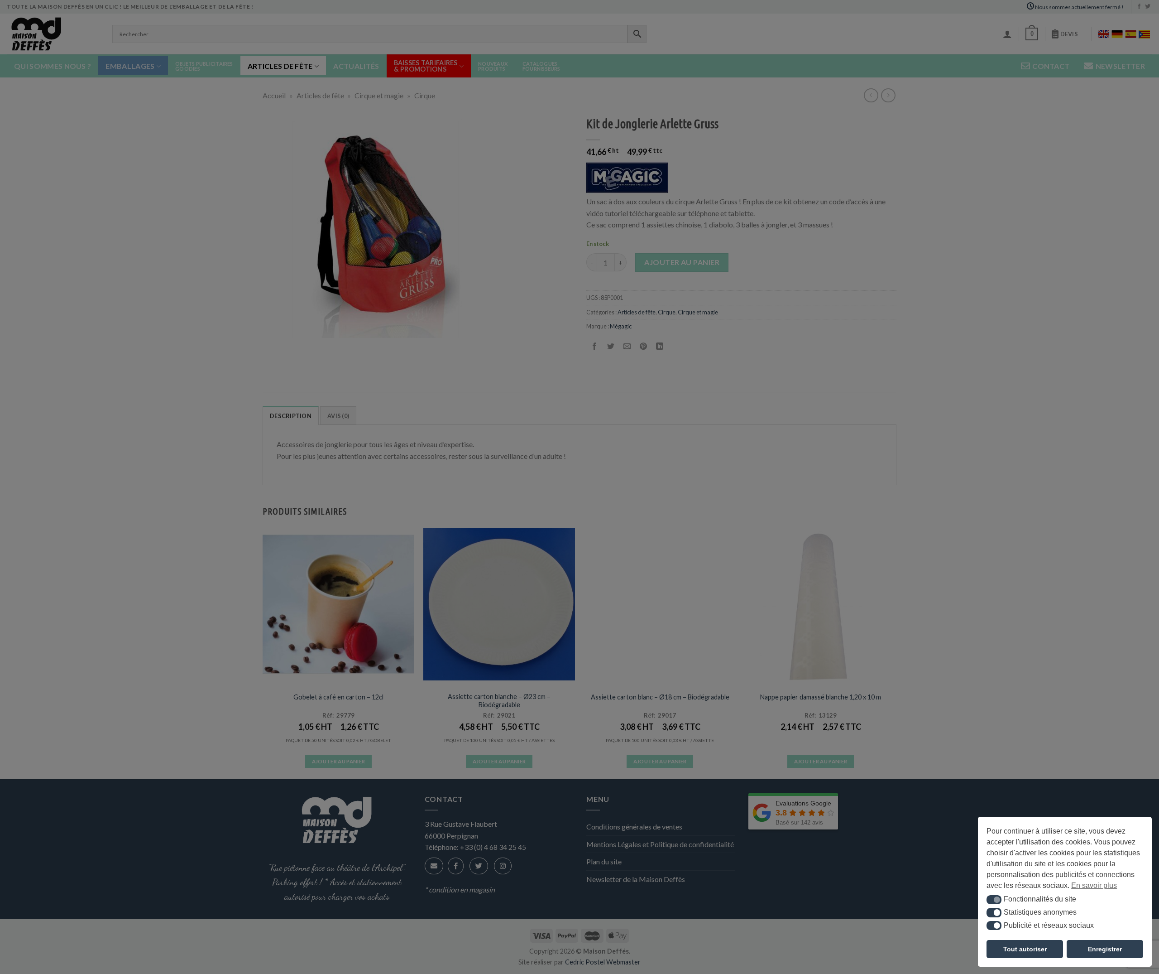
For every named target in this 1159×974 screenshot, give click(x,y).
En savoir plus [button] (1094, 885)
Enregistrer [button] (1105, 949)
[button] (994, 899)
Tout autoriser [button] (1025, 949)
